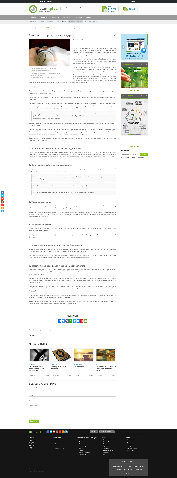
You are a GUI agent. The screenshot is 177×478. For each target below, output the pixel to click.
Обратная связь (105, 432)
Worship (49, 28)
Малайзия (128, 470)
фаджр (35, 330)
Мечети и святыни (84, 452)
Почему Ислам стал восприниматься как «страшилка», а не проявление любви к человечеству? (36, 369)
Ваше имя (32, 388)
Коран (132, 9)
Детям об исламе (108, 442)
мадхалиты (139, 466)
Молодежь (106, 448)
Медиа (54, 17)
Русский (49, 1)
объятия (138, 470)
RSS (44, 471)
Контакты (39, 471)
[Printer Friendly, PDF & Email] (111, 35)
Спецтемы (78, 17)
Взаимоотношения (108, 440)
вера (127, 473)
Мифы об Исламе (60, 448)
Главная (32, 28)
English (42, 1)
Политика (82, 442)
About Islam (40, 308)
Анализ (57, 442)
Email (31, 395)
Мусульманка (107, 446)
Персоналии (82, 454)
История (81, 440)
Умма (57, 21)
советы (54, 330)
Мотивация (78, 364)
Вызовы (129, 444)
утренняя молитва (44, 330)
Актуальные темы (60, 446)
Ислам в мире (131, 440)
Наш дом (105, 452)
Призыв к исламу (132, 448)
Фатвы (65, 17)
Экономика (82, 444)
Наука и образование (85, 446)
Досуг (104, 454)
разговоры (117, 470)
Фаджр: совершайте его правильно (41, 70)
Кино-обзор (130, 450)
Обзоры (54, 364)
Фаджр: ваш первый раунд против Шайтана (44, 68)
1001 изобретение (119, 466)
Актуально (33, 21)
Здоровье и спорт (108, 450)
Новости (44, 17)
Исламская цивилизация (46, 21)
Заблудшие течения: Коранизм (58, 368)
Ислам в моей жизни (75, 21)
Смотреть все (134, 90)
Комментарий (33, 405)
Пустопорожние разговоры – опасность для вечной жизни (106, 368)
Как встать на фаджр (37, 75)
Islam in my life (41, 28)
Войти (133, 1)
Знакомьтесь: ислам (89, 21)
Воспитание (106, 444)
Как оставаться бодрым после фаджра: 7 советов (45, 73)
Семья (64, 21)
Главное (33, 17)
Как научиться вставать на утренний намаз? (44, 77)
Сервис (89, 17)
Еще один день (79, 366)
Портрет (129, 446)
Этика (98, 364)
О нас (93, 432)
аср (130, 466)
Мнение (32, 364)
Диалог (129, 442)
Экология (82, 448)
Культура (81, 450)
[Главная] (44, 9)
